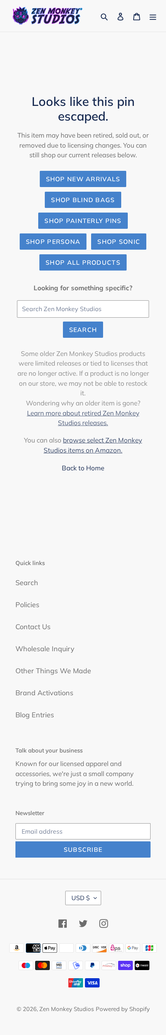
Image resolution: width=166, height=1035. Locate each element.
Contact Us (33, 626)
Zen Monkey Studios (66, 1009)
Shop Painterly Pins (82, 221)
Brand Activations (44, 692)
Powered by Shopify (123, 1009)
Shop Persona (53, 241)
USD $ (80, 898)
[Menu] (153, 16)
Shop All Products (83, 262)
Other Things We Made (53, 670)
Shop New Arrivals (83, 179)
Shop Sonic (118, 241)
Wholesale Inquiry (45, 648)
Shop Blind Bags (83, 200)
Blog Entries (34, 714)
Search (83, 330)
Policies (27, 604)
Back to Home (83, 468)
